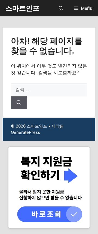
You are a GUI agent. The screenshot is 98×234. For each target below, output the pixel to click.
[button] (61, 8)
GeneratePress (25, 132)
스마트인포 (22, 8)
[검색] (19, 102)
